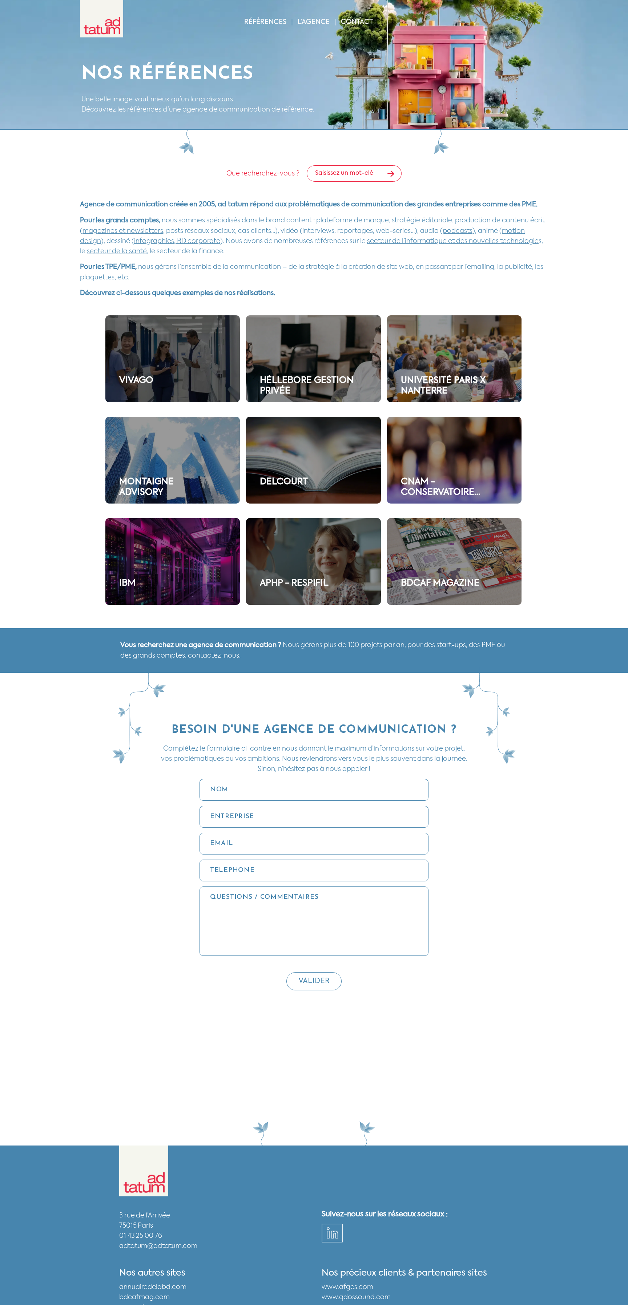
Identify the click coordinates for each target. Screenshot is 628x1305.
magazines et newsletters (122, 231)
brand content (289, 220)
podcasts (457, 231)
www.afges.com (347, 1287)
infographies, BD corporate (177, 241)
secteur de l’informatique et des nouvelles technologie (453, 241)
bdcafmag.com (144, 1297)
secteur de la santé (117, 251)
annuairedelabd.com (152, 1287)
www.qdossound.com (356, 1297)
